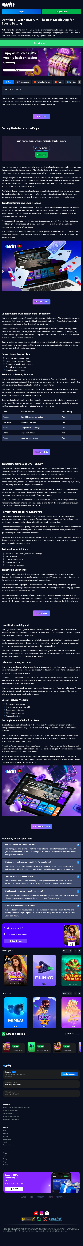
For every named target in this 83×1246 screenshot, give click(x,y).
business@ (6, 1116)
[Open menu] (79, 4)
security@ (6, 1113)
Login (21, 12)
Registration (62, 12)
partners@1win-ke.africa (11, 1119)
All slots (66, 951)
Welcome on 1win (41, 302)
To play (71, 944)
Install (15, 1189)
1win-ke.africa (13, 1110)
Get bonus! (41, 155)
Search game (17, 941)
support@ (6, 1110)
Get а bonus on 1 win (41, 827)
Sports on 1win (41, 452)
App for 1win (41, 613)
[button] (75, 74)
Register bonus (18, 70)
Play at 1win (41, 116)
